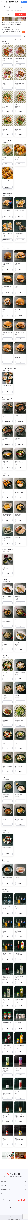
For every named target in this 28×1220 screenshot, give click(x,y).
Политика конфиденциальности (14, 1213)
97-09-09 (15, 1173)
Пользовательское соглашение (14, 1210)
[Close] (1, 2)
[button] (14, 1181)
